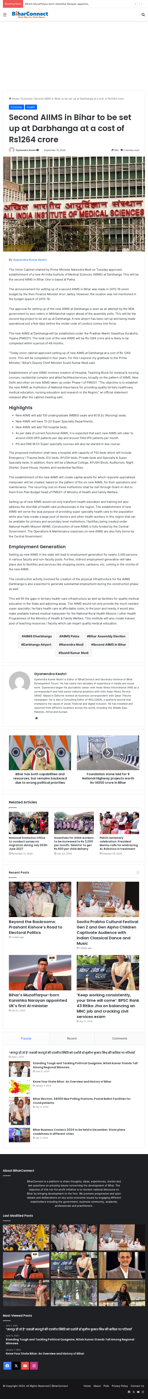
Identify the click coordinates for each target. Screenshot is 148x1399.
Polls (106, 1385)
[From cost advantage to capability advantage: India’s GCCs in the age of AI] (122, 1265)
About (97, 1385)
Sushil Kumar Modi (74, 653)
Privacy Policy (120, 1385)
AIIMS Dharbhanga (38, 636)
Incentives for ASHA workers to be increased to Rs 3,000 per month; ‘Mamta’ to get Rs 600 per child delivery (74, 843)
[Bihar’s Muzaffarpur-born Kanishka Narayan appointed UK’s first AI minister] (40, 972)
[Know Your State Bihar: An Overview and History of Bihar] (19, 1087)
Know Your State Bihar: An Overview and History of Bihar (72, 1082)
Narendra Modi (72, 644)
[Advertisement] (74, 62)
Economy (26, 98)
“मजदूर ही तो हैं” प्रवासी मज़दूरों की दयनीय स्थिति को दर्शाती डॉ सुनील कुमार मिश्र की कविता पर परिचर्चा (72, 1053)
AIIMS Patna (70, 636)
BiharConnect (60, 1385)
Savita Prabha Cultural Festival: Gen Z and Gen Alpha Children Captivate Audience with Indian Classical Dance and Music (108, 932)
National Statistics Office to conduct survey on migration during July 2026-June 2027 (28, 843)
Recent (72, 1038)
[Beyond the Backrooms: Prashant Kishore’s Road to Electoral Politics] (40, 899)
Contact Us (137, 1385)
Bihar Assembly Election (107, 636)
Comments (119, 1038)
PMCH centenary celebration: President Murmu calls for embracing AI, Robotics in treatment (119, 843)
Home (15, 98)
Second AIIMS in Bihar (109, 644)
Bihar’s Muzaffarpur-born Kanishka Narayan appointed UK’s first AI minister (69, 3)
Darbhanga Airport (37, 644)
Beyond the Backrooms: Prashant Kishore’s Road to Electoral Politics (35, 927)
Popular (26, 1038)
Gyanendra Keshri (26, 150)
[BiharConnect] (30, 14)
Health (31, 107)
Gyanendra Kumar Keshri (30, 260)
